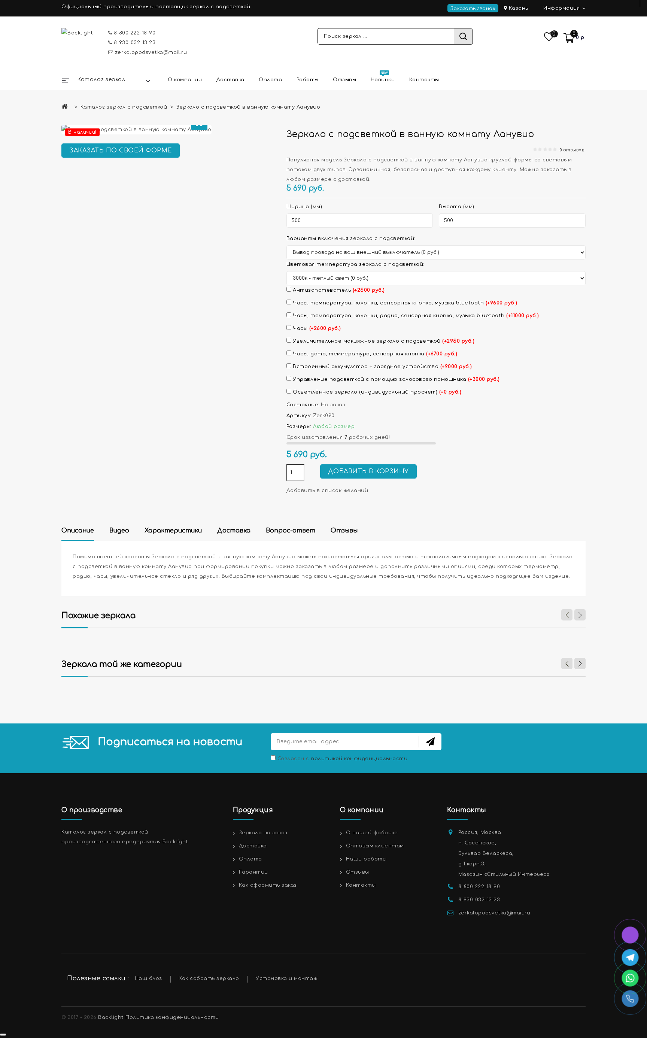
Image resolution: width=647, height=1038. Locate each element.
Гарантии (253, 872)
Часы (316, 328)
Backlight (111, 1017)
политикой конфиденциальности (359, 758)
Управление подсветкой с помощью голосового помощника (395, 379)
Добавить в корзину (368, 471)
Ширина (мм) (304, 206)
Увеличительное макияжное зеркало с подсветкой (383, 341)
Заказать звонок (473, 8)
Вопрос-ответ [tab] (290, 530)
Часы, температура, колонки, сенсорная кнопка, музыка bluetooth (404, 303)
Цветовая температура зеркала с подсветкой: (355, 264)
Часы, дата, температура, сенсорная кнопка (374, 353)
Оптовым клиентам (375, 846)
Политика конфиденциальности (172, 1017)
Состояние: (302, 404)
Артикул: (299, 415)
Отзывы (344, 79)
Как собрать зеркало (209, 978)
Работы (308, 79)
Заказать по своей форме (120, 150)
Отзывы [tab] (344, 530)
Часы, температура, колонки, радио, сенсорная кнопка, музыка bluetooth (415, 315)
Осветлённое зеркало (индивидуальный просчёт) (376, 392)
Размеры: (299, 426)
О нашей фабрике (372, 832)
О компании (185, 79)
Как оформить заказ (268, 885)
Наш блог (148, 978)
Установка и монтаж (287, 978)
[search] (463, 36)
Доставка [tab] (233, 530)
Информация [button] (562, 8)
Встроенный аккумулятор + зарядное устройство (381, 366)
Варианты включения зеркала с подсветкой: (350, 238)
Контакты (424, 79)
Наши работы (366, 859)
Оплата (270, 79)
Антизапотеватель (338, 290)
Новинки (383, 79)
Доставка (230, 79)
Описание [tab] (77, 530)
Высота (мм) (456, 206)
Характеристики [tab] (173, 530)
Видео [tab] (119, 530)
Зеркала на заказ (263, 832)
